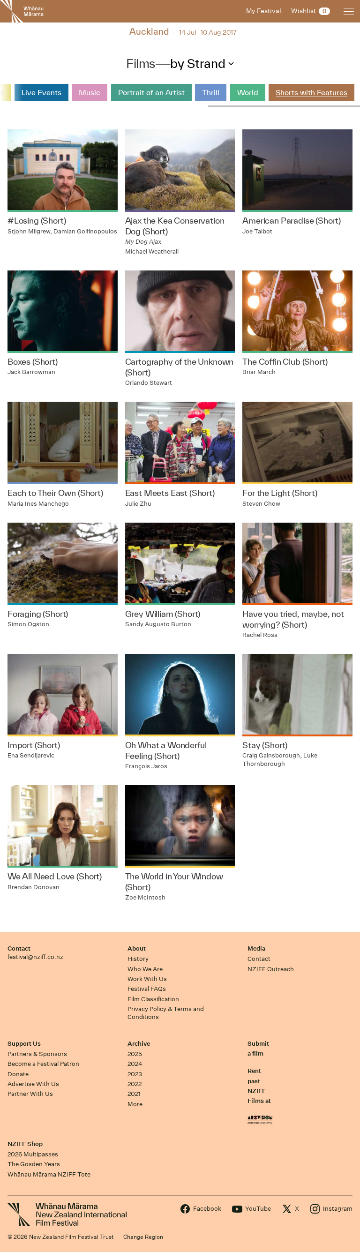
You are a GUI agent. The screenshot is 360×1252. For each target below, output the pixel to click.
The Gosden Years (34, 1164)
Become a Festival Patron (43, 1064)
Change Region (143, 1237)
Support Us (24, 1044)
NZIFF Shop (25, 1144)
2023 (135, 1074)
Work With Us (147, 979)
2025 (135, 1054)
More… (137, 1104)
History (138, 959)
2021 (134, 1094)
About (137, 948)
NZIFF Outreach (271, 969)
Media (256, 948)
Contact (19, 948)
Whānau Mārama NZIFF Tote (49, 1174)
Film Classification (153, 999)
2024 (135, 1064)
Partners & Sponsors (37, 1054)
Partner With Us (30, 1094)
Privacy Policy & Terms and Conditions (166, 1013)
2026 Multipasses (33, 1154)
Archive (139, 1044)
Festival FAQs (147, 989)
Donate (18, 1074)
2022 (135, 1084)
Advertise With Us (33, 1084)
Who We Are (145, 969)
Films (140, 63)
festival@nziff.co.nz (35, 957)
